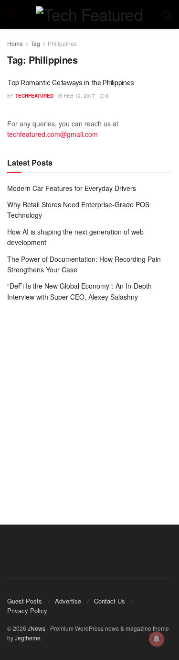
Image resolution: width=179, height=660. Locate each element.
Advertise (68, 600)
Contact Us (109, 600)
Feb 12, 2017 (79, 95)
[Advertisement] (89, 406)
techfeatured (34, 95)
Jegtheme (28, 638)
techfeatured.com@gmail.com (52, 134)
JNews (36, 628)
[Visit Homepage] (89, 14)
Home (15, 43)
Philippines (62, 43)
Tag (35, 43)
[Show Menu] (11, 14)
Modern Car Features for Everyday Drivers (71, 188)
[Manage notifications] (156, 639)
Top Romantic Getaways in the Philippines (70, 82)
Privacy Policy (27, 610)
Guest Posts (24, 600)
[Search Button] (167, 14)
